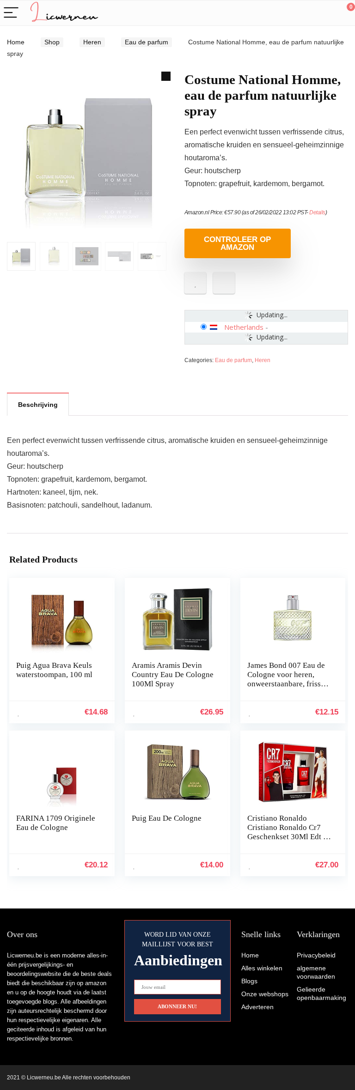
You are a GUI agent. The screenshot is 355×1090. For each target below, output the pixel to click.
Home (15, 42)
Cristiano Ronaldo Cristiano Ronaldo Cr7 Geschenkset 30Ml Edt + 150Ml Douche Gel (287, 832)
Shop (52, 42)
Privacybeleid (316, 955)
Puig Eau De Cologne (167, 818)
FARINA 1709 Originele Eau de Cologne (55, 823)
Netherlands (243, 327)
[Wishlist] (326, 12)
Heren (92, 42)
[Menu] (11, 13)
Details (317, 212)
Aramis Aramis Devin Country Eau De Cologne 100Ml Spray (173, 674)
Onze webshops (264, 994)
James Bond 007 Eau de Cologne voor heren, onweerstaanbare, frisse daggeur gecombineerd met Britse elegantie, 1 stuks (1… (286, 688)
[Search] (306, 13)
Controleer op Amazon (237, 243)
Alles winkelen (261, 968)
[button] (166, 76)
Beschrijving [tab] (38, 404)
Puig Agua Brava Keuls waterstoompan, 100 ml (54, 670)
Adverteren (257, 1007)
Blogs (249, 981)
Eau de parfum (146, 42)
